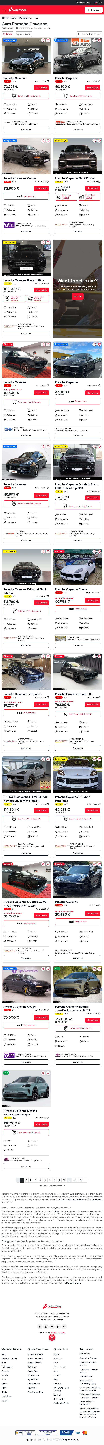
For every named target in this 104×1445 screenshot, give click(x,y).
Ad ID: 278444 (41, 1118)
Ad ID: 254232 (41, 182)
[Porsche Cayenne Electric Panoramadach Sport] (26, 1088)
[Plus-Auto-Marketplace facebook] (40, 1326)
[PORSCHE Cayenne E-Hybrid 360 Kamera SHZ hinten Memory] (26, 774)
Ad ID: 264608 (41, 697)
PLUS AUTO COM (68, 1054)
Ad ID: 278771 (41, 596)
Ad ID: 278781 (92, 182)
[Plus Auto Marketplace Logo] (17, 9)
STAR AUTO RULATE (75, 122)
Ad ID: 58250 (41, 909)
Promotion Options (89, 1358)
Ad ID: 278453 (92, 1014)
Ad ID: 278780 (41, 283)
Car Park (57, 1395)
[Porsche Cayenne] (26, 55)
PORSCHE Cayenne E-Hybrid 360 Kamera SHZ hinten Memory (25, 798)
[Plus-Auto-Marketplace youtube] (52, 1326)
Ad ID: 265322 (92, 81)
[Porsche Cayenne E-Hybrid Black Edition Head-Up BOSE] (77, 462)
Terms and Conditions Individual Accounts (90, 1389)
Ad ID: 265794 (92, 592)
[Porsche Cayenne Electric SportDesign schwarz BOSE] (77, 984)
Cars (14, 18)
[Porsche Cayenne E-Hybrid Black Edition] (26, 566)
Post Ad (78, 296)
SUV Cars (32, 1367)
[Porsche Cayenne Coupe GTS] (77, 671)
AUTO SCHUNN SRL (20, 122)
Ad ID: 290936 (41, 81)
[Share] (43, 40)
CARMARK (20, 531)
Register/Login (84, 2)
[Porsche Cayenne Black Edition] (77, 156)
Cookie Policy (86, 1376)
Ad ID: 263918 (92, 905)
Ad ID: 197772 (41, 385)
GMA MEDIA (19, 428)
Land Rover (7, 1396)
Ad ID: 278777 (92, 491)
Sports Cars (33, 1375)
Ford (4, 1379)
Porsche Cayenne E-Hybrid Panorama (72, 798)
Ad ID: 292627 (92, 385)
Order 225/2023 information (87, 1403)
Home (5, 18)
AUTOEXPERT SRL (25, 739)
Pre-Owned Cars (35, 1392)
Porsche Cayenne (15, 78)
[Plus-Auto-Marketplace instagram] (46, 1326)
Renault (5, 1375)
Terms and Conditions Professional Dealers (90, 1396)
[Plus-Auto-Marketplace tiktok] (58, 1326)
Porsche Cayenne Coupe (20, 178)
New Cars (32, 1388)
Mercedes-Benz (9, 1358)
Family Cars (33, 1371)
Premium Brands (35, 1358)
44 (74, 1180)
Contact (58, 1383)
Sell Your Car (59, 1399)
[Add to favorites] (48, 40)
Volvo (4, 1388)
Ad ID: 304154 (41, 488)
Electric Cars (34, 1383)
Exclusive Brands (35, 1354)
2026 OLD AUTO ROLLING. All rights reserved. (58, 1439)
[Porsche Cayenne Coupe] (26, 156)
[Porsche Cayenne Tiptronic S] (26, 671)
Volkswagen (7, 1367)
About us (58, 1358)
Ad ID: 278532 (92, 804)
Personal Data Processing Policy (88, 1382)
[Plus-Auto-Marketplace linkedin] (64, 1326)
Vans (56, 1371)
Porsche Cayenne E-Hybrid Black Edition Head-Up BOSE (76, 486)
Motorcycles (59, 1367)
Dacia (4, 1392)
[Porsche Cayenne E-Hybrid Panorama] (77, 774)
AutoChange (73, 637)
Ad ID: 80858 (92, 697)
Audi (4, 1362)
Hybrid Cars (33, 1379)
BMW (4, 1354)
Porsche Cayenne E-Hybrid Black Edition (25, 591)
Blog (56, 1379)
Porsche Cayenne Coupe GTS (74, 694)
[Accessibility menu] (52, 1337)
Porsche (23, 18)
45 (81, 1180)
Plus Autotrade (77, 222)
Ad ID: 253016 (41, 1010)
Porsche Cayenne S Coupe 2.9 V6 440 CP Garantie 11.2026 (25, 903)
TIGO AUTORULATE (23, 224)
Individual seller (63, 428)
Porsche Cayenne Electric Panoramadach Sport (20, 1112)
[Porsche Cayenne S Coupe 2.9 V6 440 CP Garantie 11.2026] (26, 879)
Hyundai (5, 1400)
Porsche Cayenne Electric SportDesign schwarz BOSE (72, 1008)
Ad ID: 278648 (41, 804)
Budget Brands (34, 1362)
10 (64, 1180)
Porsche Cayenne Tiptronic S (22, 694)
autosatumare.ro (63, 950)
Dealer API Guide (61, 1403)
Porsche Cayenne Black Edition (75, 178)
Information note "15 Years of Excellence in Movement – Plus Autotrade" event (90, 1413)
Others (57, 1375)
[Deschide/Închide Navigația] (4, 10)
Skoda (4, 1383)
